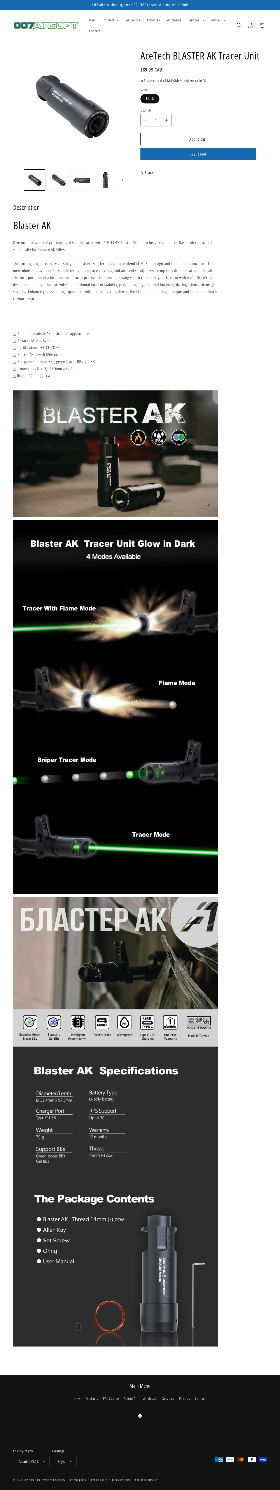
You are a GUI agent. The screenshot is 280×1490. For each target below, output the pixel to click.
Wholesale (150, 1398)
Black (150, 98)
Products (92, 1398)
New (77, 1398)
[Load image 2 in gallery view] (58, 180)
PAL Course (111, 1398)
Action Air (131, 1398)
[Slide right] (122, 180)
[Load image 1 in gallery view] (34, 180)
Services (168, 1398)
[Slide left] (18, 180)
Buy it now (198, 154)
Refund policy (99, 1479)
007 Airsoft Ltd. (33, 1479)
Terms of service (121, 1479)
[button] (110, 20)
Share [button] (149, 172)
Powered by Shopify (53, 1479)
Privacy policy (78, 1479)
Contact (200, 1398)
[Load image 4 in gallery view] (105, 180)
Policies (184, 1398)
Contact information (146, 1479)
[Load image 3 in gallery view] (81, 180)
